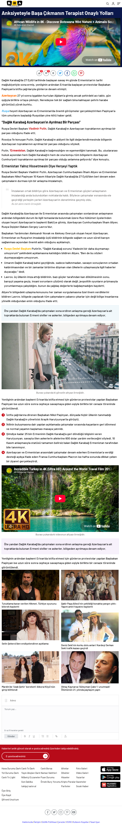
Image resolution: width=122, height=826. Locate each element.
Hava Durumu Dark (11, 768)
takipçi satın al (28, 786)
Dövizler (65, 772)
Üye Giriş (6, 790)
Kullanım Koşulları (81, 822)
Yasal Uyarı (95, 822)
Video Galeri (82, 772)
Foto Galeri (81, 768)
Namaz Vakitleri (49, 772)
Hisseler (65, 777)
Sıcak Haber (82, 786)
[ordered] (43, 736)
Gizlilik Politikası (49, 822)
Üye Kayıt (6, 795)
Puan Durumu (47, 777)
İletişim (37, 822)
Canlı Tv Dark (28, 768)
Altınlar (65, 768)
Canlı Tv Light (8, 777)
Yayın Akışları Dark (30, 772)
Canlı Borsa (46, 768)
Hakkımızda (27, 822)
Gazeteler (81, 781)
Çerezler (61, 822)
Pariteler (65, 786)
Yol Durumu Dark (10, 772)
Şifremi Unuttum (10, 799)
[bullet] (47, 736)
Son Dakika (27, 781)
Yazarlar (80, 777)
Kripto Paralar (68, 781)
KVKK (69, 822)
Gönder (11, 736)
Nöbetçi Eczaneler (30, 777)
